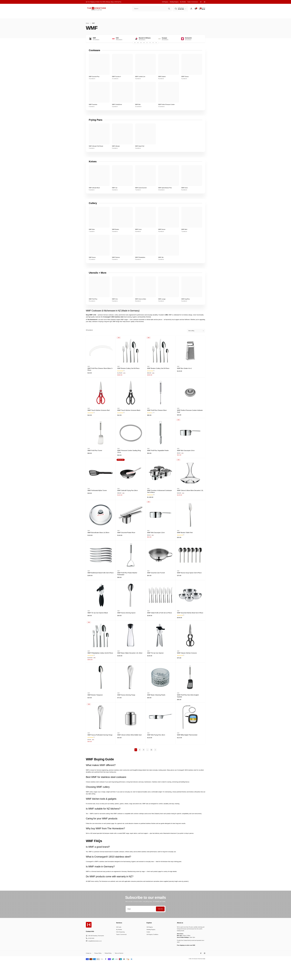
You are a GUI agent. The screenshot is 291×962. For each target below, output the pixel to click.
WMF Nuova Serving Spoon (126, 613)
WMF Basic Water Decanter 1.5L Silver (129, 653)
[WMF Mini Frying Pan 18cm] (160, 727)
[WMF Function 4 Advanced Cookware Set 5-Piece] (160, 483)
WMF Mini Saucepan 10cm (186, 450)
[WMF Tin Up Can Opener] (160, 645)
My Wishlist (183, 2)
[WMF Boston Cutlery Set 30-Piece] (160, 361)
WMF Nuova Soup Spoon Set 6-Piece (189, 573)
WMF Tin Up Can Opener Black (98, 613)
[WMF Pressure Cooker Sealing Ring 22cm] (130, 443)
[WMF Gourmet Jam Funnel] (160, 565)
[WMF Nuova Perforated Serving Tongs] (101, 727)
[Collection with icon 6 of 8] (150, 42)
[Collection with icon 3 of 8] (141, 42)
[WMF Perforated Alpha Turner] (101, 483)
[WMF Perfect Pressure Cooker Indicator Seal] (190, 403)
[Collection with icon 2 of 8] (138, 42)
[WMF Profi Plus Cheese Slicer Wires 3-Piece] (101, 361)
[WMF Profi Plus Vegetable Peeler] (160, 443)
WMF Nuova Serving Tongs (126, 695)
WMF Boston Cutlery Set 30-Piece (158, 368)
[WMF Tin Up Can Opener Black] (101, 605)
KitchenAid (188, 38)
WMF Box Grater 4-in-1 (184, 368)
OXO (117, 38)
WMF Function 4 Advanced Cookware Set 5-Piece (159, 491)
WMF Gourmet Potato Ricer (126, 532)
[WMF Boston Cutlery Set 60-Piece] (130, 361)
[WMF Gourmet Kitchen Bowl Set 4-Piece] (190, 605)
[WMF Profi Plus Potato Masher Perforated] (130, 565)
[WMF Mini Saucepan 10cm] (190, 443)
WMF (94, 38)
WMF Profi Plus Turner (95, 450)
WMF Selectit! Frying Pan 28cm (127, 490)
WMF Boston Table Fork (185, 532)
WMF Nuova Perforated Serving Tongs (100, 735)
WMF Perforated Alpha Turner (97, 490)
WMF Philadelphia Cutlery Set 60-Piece (100, 653)
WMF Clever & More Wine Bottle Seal (129, 735)
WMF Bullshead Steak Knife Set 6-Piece (101, 573)
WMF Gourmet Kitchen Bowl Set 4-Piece (190, 613)
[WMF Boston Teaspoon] (101, 687)
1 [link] (135, 749)
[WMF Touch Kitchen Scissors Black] (130, 403)
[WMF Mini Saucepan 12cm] (160, 525)
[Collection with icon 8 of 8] (156, 42)
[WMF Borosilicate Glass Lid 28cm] (101, 525)
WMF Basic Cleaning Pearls (156, 695)
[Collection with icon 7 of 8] (153, 42)
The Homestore (195, 958)
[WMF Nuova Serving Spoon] (130, 605)
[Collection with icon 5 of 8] (147, 42)
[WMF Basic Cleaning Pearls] (160, 687)
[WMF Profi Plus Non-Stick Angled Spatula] (190, 687)
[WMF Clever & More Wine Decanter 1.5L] (190, 483)
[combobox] (152, 9)
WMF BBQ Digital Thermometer (187, 735)
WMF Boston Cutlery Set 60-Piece (128, 368)
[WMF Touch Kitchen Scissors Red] (101, 403)
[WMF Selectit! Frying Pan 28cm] (130, 483)
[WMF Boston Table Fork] (190, 525)
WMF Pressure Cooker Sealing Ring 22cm (129, 451)
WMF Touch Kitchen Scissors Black (128, 410)
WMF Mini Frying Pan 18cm (156, 735)
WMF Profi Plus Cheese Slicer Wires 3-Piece (100, 369)
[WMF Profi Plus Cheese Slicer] (160, 403)
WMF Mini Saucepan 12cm (156, 532)
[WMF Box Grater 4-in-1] (190, 361)
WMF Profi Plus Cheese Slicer (157, 410)
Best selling (191, 330)
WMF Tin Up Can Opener (155, 653)
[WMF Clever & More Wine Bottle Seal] (130, 727)
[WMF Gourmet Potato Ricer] (130, 525)
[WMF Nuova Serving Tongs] (130, 687)
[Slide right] (201, 39)
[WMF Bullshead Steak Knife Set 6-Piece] (101, 565)
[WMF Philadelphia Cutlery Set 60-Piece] (101, 645)
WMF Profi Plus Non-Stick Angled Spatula (188, 696)
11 (151, 749)
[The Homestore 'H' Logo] (89, 927)
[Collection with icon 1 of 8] (135, 42)
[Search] (169, 8)
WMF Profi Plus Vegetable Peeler (158, 450)
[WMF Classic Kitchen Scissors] (190, 645)
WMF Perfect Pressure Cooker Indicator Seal (190, 411)
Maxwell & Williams (145, 38)
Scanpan (164, 38)
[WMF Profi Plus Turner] (101, 443)
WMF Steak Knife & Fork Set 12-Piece (159, 613)
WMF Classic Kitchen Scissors (187, 653)
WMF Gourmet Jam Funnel (156, 573)
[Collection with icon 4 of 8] (144, 42)
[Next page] (155, 749)
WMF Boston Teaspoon (95, 695)
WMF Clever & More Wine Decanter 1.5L (190, 490)
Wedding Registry (174, 2)
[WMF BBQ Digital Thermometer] (190, 727)
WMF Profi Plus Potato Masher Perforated (127, 573)
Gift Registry (165, 2)
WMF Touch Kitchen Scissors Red (99, 410)
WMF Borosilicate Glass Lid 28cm (98, 532)
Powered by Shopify (201, 958)
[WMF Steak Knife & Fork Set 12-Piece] (160, 605)
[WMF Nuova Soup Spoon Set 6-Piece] (190, 565)
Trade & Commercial (192, 2)
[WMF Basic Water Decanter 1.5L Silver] (130, 645)
